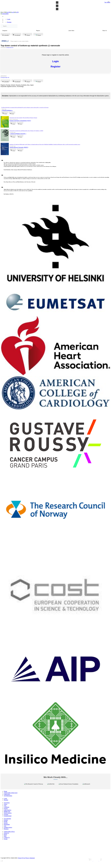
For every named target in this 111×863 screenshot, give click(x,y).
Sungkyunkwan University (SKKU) (19, 147)
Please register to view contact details (19, 41)
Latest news (7, 794)
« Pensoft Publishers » (7, 110)
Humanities (7, 824)
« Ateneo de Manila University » (18, 133)
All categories (7, 818)
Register (9, 22)
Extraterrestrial (7, 816)
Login (8, 19)
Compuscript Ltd (9, 47)
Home (5, 791)
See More (107, 2)
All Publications (8, 795)
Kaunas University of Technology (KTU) (20, 120)
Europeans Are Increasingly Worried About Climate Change (23, 117)
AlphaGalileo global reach (10, 792)
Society (6, 823)
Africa (5, 804)
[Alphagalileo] (5, 13)
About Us (6, 833)
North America (8, 813)
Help (5, 836)
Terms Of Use (21, 858)
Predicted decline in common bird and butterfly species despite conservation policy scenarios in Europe (25, 107)
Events (5, 839)
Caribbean (6, 807)
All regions (7, 802)
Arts (5, 826)
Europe (6, 808)
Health (5, 821)
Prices (5, 834)
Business (6, 829)
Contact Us (7, 837)
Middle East (7, 811)
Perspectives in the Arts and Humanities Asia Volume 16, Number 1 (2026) (26, 130)
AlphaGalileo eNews (9, 831)
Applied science (8, 827)
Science (6, 820)
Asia (5, 805)
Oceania (6, 814)
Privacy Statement (30, 858)
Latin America (7, 810)
